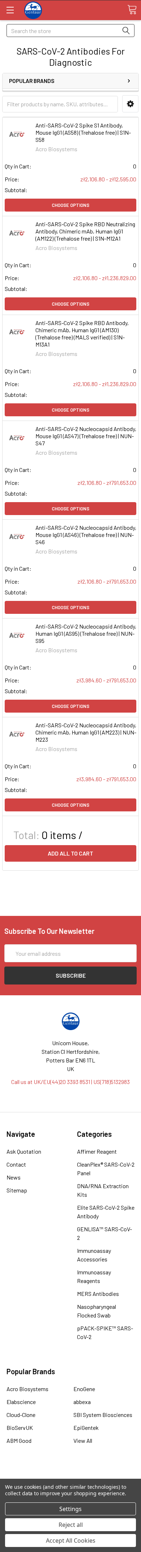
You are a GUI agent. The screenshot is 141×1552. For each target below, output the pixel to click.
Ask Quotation (24, 1151)
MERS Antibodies (98, 1293)
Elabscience (21, 1401)
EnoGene (84, 1388)
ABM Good (19, 1440)
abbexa (82, 1401)
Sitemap (17, 1190)
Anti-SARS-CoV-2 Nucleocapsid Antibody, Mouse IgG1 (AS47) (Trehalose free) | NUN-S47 (85, 435)
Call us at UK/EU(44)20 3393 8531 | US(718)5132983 (70, 1081)
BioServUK (20, 1427)
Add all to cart (70, 853)
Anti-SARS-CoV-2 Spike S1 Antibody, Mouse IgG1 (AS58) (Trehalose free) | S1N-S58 (83, 132)
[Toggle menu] (10, 10)
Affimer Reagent (97, 1151)
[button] (130, 104)
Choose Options (70, 205)
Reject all (71, 1525)
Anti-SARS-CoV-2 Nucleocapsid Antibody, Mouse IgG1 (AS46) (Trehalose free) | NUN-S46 (85, 534)
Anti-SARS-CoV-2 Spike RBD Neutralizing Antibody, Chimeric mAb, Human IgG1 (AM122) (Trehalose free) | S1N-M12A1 (85, 231)
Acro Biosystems (27, 1388)
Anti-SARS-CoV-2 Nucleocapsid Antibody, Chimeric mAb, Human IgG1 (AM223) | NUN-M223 (85, 732)
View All (82, 1440)
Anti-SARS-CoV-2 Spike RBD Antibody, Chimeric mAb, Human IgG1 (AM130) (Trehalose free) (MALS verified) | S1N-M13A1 (82, 333)
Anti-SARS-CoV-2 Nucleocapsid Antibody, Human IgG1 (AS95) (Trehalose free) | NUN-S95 (85, 633)
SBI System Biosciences (102, 1414)
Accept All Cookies (70, 1540)
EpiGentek (86, 1427)
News (14, 1177)
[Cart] (132, 9)
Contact (16, 1164)
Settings (70, 1509)
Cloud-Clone (21, 1414)
